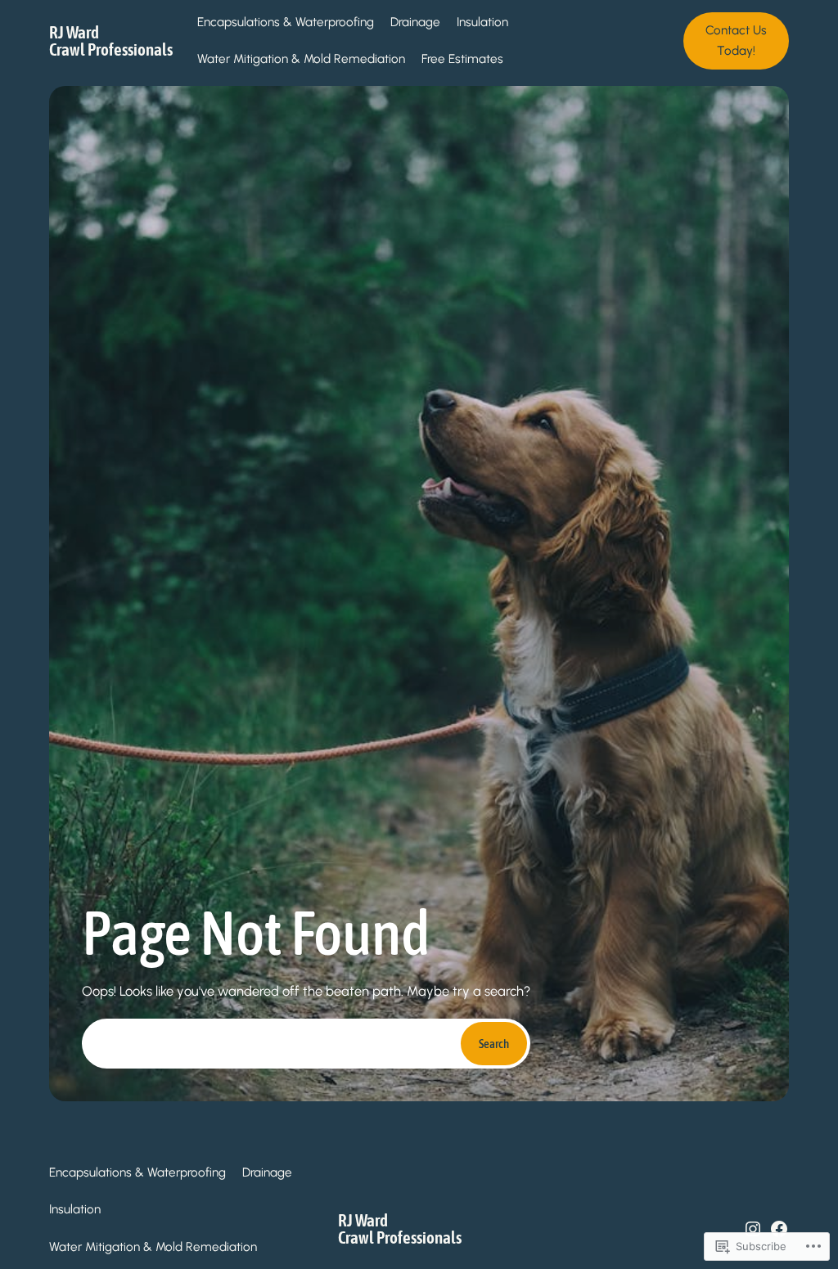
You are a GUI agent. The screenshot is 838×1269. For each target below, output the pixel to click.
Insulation (482, 22)
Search (494, 1044)
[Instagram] (753, 1229)
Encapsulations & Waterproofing (285, 22)
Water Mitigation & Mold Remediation (301, 59)
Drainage (415, 22)
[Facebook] (779, 1229)
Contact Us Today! (736, 40)
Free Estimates (462, 59)
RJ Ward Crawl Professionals (111, 40)
